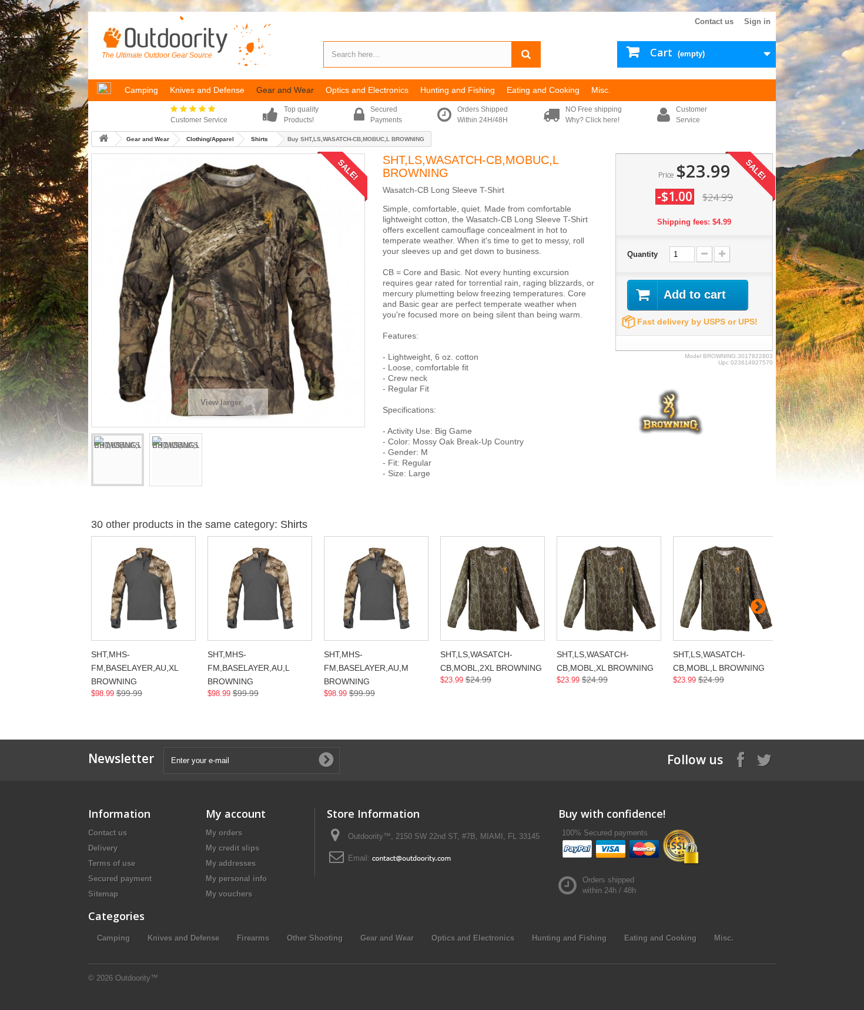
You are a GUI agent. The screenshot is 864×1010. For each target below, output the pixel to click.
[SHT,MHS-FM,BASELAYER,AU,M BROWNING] (376, 588)
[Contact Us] (411, 858)
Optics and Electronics (472, 938)
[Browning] (670, 411)
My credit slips (232, 848)
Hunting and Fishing (569, 938)
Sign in (757, 21)
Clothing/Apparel (210, 139)
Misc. (724, 938)
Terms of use (111, 863)
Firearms (253, 938)
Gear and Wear (147, 139)
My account (236, 814)
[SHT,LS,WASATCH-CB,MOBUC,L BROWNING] (117, 460)
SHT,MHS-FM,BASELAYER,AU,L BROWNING (248, 668)
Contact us (714, 21)
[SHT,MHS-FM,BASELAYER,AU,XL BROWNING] (143, 588)
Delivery (103, 848)
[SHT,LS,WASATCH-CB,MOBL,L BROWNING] (725, 588)
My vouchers (229, 893)
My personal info (236, 878)
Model (693, 356)
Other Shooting (315, 938)
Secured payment (120, 878)
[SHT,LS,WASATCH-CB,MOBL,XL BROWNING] (609, 588)
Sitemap (103, 893)
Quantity (642, 254)
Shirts (259, 139)
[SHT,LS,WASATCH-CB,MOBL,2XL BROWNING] (492, 588)
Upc (723, 362)
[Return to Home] (103, 139)
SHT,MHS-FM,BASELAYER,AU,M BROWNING (366, 668)
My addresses (231, 863)
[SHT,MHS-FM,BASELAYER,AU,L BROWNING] (259, 588)
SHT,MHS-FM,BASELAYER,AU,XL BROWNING (134, 668)
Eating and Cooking (660, 938)
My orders (224, 832)
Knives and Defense (183, 938)
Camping (113, 938)
